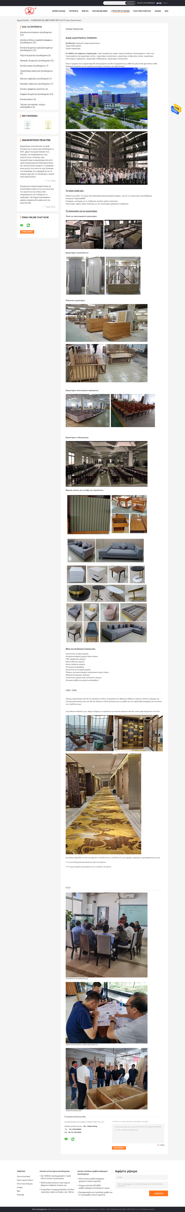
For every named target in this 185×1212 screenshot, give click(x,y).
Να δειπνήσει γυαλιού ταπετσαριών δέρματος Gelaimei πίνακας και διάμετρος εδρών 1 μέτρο (55, 1184)
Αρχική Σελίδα (58, 11)
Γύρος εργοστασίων (120, 11)
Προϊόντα (73, 11)
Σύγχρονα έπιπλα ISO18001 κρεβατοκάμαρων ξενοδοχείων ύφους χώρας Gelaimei (94, 1187)
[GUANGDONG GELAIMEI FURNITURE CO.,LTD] (31, 11)
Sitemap (20, 1195)
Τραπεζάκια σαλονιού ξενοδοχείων (36, 71)
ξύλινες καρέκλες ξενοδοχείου (34, 78)
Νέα (166, 11)
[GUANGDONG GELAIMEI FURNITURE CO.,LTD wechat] (30, 225)
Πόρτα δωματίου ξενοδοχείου (34, 55)
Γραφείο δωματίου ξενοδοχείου (34, 94)
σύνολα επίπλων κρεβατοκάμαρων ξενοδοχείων (92, 1172)
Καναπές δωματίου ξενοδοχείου (35, 60)
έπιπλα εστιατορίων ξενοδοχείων (36, 32)
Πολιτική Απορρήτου (39, 1209)
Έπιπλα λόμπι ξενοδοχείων (32, 66)
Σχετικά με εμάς (100, 11)
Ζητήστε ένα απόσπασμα (146, 3)
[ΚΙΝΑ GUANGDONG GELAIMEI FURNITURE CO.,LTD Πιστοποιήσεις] (27, 124)
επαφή (158, 11)
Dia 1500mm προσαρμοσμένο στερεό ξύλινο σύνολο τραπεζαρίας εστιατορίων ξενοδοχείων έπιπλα (56, 1177)
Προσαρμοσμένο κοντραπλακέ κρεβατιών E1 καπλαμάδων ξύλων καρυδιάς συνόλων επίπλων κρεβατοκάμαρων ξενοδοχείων (96, 1194)
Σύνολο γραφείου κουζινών (32, 89)
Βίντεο (85, 11)
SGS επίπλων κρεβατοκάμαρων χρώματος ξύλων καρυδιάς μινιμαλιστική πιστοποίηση (91, 1180)
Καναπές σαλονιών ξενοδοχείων (35, 84)
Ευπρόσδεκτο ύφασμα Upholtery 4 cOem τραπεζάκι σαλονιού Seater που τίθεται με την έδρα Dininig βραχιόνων (57, 1191)
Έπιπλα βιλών (26, 99)
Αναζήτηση (130, 3)
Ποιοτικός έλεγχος (142, 11)
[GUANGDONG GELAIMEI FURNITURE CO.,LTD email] (23, 225)
